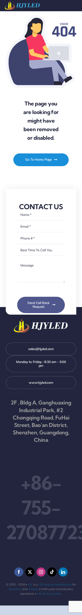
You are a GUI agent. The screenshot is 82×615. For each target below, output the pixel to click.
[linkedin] (63, 572)
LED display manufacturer (55, 584)
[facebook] (18, 572)
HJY (30, 584)
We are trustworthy (49, 593)
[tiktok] (52, 572)
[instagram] (41, 572)
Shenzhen (15, 589)
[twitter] (30, 572)
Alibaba (33, 589)
